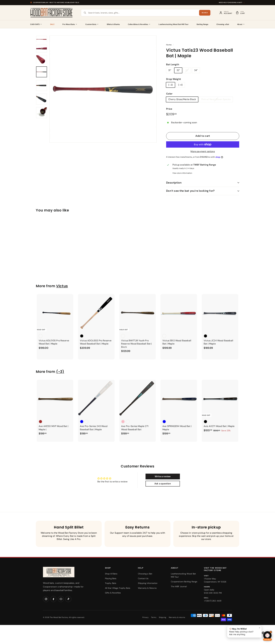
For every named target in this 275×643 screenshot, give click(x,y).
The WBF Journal (179, 586)
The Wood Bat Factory (59, 617)
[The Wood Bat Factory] (51, 13)
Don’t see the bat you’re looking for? (190, 191)
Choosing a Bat (222, 24)
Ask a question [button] (162, 483)
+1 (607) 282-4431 (212, 600)
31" (169, 70)
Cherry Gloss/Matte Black (182, 99)
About (239, 24)
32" (178, 70)
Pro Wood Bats (68, 24)
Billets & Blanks (113, 24)
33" (187, 70)
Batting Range (202, 24)
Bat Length (172, 64)
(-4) (180, 84)
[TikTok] (68, 599)
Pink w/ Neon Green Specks (216, 99)
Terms (153, 617)
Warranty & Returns (147, 588)
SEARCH (205, 13)
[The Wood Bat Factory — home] (64, 572)
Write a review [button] (163, 476)
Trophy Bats (110, 583)
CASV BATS (35, 24)
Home (169, 45)
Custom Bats (90, 24)
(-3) (170, 84)
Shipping (162, 617)
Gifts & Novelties (113, 592)
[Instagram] (46, 599)
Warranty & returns (177, 617)
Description (173, 182)
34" (196, 70)
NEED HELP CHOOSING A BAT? (232, 2)
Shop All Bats (111, 573)
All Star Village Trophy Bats (117, 588)
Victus (62, 285)
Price (169, 108)
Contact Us (143, 578)
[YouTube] (61, 599)
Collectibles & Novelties (138, 24)
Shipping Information (147, 583)
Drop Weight (173, 79)
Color (169, 93)
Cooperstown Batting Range (184, 581)
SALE (52, 24)
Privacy (145, 617)
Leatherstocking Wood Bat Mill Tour (173, 24)
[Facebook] (53, 599)
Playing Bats (110, 578)
